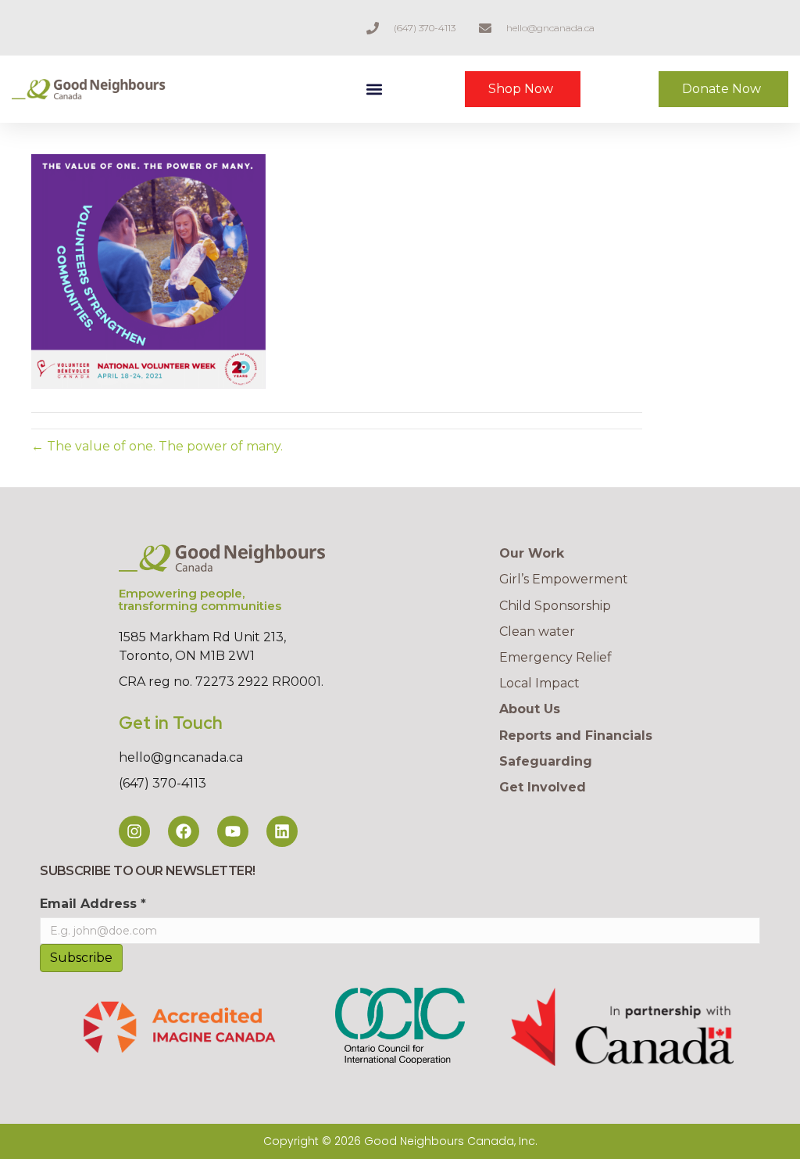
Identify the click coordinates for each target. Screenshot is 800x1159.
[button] (374, 89)
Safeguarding (545, 761)
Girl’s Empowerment (563, 579)
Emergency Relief (555, 657)
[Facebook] (183, 831)
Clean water (537, 631)
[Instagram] (134, 831)
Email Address (93, 903)
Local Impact (539, 683)
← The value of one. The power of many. (157, 446)
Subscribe (81, 957)
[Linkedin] (282, 831)
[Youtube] (232, 831)
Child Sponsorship (555, 605)
